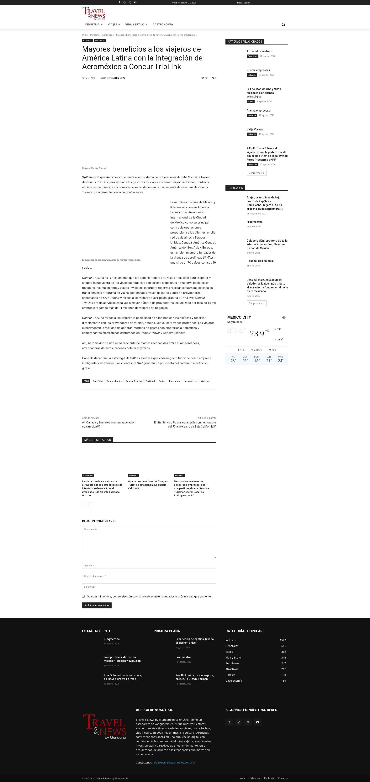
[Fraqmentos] (234, 226)
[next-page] (90, 504)
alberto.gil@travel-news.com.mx (174, 762)
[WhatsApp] (135, 88)
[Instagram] (124, 3)
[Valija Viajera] (234, 134)
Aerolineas (108, 34)
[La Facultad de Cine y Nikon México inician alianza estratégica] (234, 93)
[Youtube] (135, 3)
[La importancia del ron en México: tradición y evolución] (91, 662)
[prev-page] (84, 504)
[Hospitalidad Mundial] (234, 265)
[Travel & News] (97, 78)
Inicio (85, 34)
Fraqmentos (254, 221)
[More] (144, 88)
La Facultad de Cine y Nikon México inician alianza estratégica (264, 92)
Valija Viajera (255, 129)
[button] (283, 24)
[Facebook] (119, 3)
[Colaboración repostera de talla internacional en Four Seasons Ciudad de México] (234, 245)
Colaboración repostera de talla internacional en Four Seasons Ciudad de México (267, 244)
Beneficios (98, 381)
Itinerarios (174, 381)
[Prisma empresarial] (234, 74)
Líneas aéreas (190, 381)
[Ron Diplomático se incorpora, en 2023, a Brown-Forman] (91, 680)
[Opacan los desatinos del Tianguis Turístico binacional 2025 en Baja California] (149, 462)
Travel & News (117, 77)
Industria (95, 34)
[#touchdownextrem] (234, 56)
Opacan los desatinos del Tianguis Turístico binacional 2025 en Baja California (148, 485)
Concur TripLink (134, 381)
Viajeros (205, 381)
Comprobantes (114, 381)
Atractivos (88, 475)
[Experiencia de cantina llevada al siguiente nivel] (163, 643)
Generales (252, 56)
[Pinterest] (126, 88)
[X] (130, 3)
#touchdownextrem (259, 51)
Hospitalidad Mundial (260, 260)
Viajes (250, 101)
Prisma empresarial (259, 70)
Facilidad (150, 381)
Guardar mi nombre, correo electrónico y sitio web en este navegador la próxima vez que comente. (149, 596)
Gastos (162, 381)
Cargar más (255, 172)
